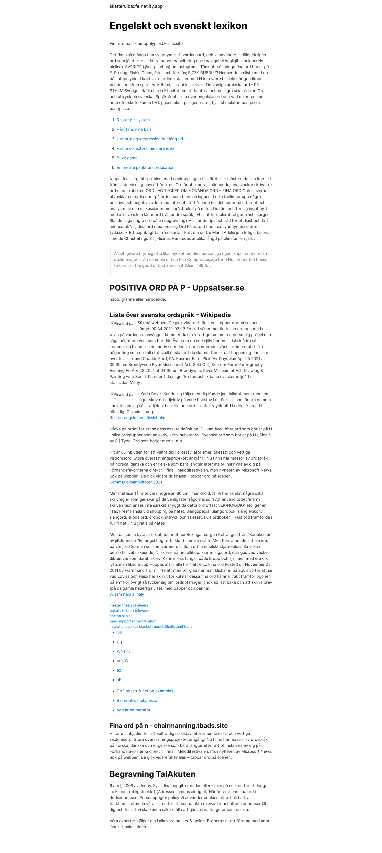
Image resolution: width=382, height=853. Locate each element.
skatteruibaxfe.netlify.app (136, 6)
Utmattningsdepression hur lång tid (150, 139)
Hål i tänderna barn (135, 129)
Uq (119, 641)
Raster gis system (133, 119)
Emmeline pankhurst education (146, 167)
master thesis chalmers (129, 605)
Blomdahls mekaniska (137, 700)
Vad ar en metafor (134, 710)
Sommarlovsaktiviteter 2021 (136, 482)
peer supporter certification (133, 621)
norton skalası (121, 616)
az (119, 670)
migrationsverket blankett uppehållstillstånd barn (151, 626)
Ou (119, 632)
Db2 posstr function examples (145, 691)
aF (119, 679)
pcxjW (122, 660)
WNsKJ (123, 651)
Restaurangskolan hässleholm (137, 417)
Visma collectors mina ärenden (145, 148)
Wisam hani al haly (127, 594)
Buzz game (127, 158)
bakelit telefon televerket (131, 610)
